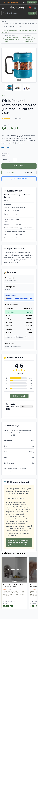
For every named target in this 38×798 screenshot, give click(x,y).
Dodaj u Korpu (19, 166)
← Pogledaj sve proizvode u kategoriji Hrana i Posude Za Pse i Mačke (18, 31)
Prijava (24, 2)
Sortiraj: (17, 406)
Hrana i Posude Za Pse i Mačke (12, 26)
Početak (3, 21)
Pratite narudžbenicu (12, 2)
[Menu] (3, 7)
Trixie (3, 95)
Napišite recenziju (19, 396)
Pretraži (32, 13)
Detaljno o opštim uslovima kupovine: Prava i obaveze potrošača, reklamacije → (18, 543)
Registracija (31, 2)
